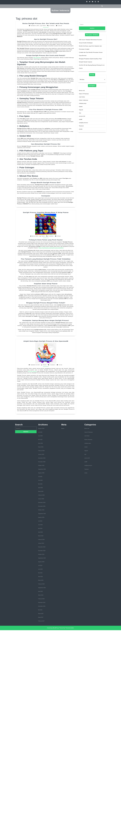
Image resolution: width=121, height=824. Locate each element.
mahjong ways (82, 103)
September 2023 (42, 558)
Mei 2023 (40, 572)
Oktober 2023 (41, 554)
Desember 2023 (41, 546)
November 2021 (41, 606)
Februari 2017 (41, 621)
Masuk (62, 428)
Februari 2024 (41, 539)
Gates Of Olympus (84, 93)
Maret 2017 (40, 617)
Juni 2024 (40, 524)
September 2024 (42, 513)
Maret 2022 (40, 595)
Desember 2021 (41, 602)
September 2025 (42, 469)
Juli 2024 (40, 521)
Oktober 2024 (41, 509)
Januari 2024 (41, 543)
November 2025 (41, 461)
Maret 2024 (40, 535)
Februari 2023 (41, 583)
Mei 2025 (40, 484)
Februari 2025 (41, 495)
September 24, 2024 (35, 364)
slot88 (80, 119)
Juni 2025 (40, 480)
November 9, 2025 (35, 25)
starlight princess (83, 122)
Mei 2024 (40, 528)
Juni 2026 (40, 435)
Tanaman (81, 125)
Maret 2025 (40, 491)
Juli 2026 (40, 432)
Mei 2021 (40, 609)
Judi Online (82, 97)
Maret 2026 (40, 446)
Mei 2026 (40, 439)
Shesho (44, 25)
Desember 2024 (41, 502)
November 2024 (41, 506)
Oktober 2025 (41, 465)
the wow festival (32, 371)
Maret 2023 (40, 580)
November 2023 (41, 550)
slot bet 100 (82, 116)
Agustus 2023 (41, 561)
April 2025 (40, 487)
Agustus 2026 (41, 428)
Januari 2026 (41, 454)
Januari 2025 (41, 498)
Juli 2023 (40, 565)
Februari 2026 (41, 450)
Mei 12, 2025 (35, 236)
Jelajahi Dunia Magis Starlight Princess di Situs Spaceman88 (45, 341)
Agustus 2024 (41, 517)
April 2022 (40, 591)
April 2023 (40, 576)
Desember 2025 (41, 458)
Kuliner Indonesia (60, 10)
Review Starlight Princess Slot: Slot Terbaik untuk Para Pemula (45, 23)
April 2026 (40, 443)
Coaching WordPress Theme (55, 628)
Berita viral (82, 90)
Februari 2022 (41, 598)
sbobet (80, 106)
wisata (80, 129)
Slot (80, 113)
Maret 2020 (40, 613)
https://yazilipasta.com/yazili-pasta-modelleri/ (51, 247)
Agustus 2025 (41, 472)
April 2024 (40, 532)
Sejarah (81, 109)
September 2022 (42, 587)
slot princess (37, 57)
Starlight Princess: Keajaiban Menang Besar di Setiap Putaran (45, 212)
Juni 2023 (40, 569)
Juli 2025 (40, 476)
